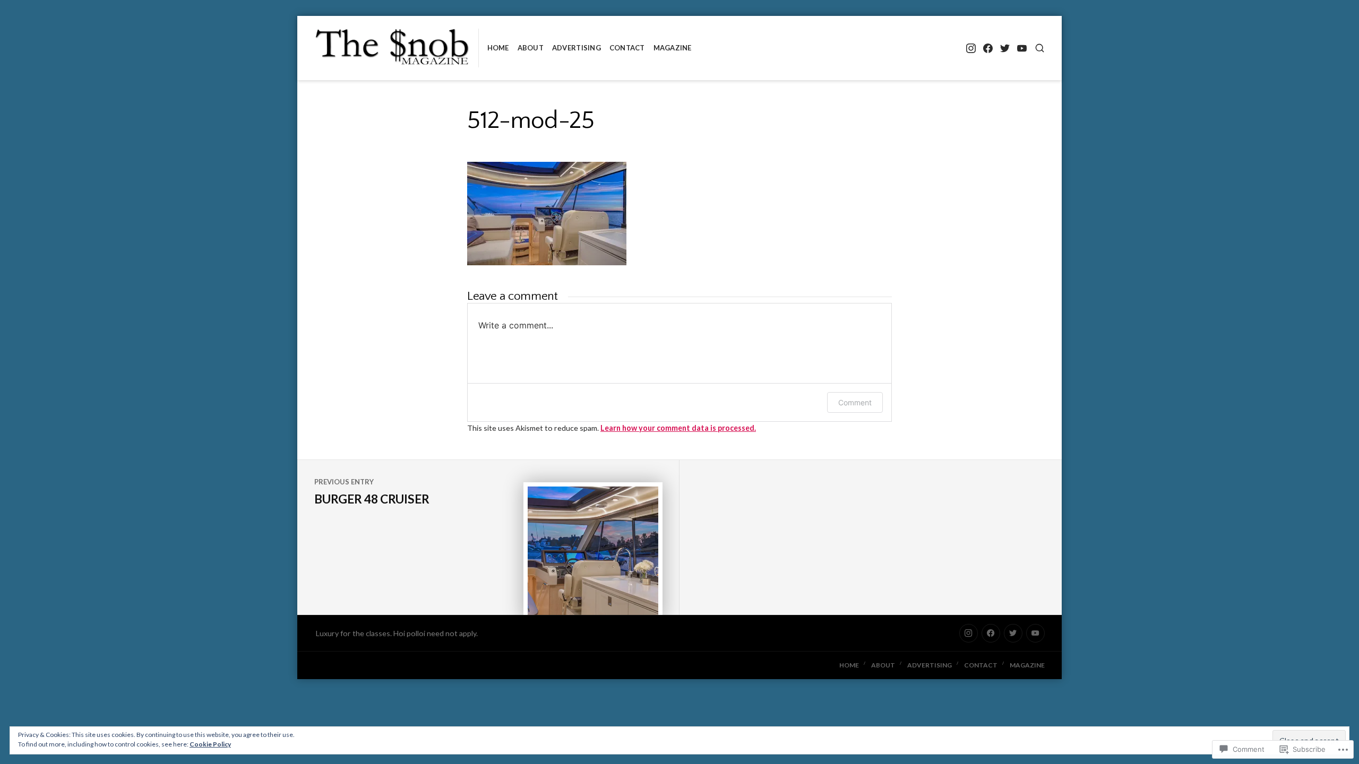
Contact (627, 48)
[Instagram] (970, 48)
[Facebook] (987, 48)
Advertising (576, 48)
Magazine (672, 48)
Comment (855, 402)
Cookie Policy (210, 744)
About (531, 48)
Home (498, 48)
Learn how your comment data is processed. (678, 427)
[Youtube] (1021, 48)
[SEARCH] (1040, 48)
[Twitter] (1004, 48)
